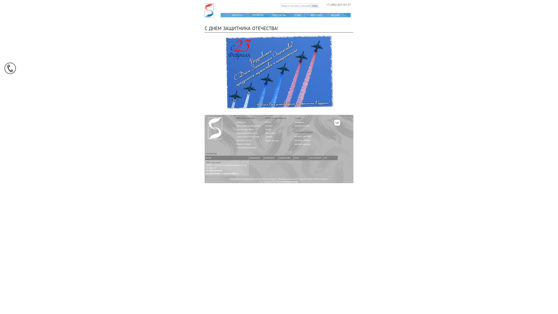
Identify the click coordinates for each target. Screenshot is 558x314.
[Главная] (209, 10)
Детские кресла (244, 140)
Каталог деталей (302, 136)
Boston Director (272, 140)
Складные (299, 122)
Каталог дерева (302, 144)
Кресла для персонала (247, 133)
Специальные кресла (246, 147)
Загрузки (316, 15)
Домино (269, 136)
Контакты (279, 15)
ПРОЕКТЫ (257, 15)
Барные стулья (243, 144)
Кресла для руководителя (248, 125)
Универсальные (302, 125)
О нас (298, 15)
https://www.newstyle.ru (318, 179)
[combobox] (295, 6)
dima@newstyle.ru (214, 173)
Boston (268, 122)
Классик (269, 125)
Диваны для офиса (245, 129)
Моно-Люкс (270, 133)
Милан (268, 129)
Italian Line (241, 122)
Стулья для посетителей (248, 136)
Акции (335, 15)
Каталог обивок (302, 140)
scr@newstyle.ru (230, 173)
